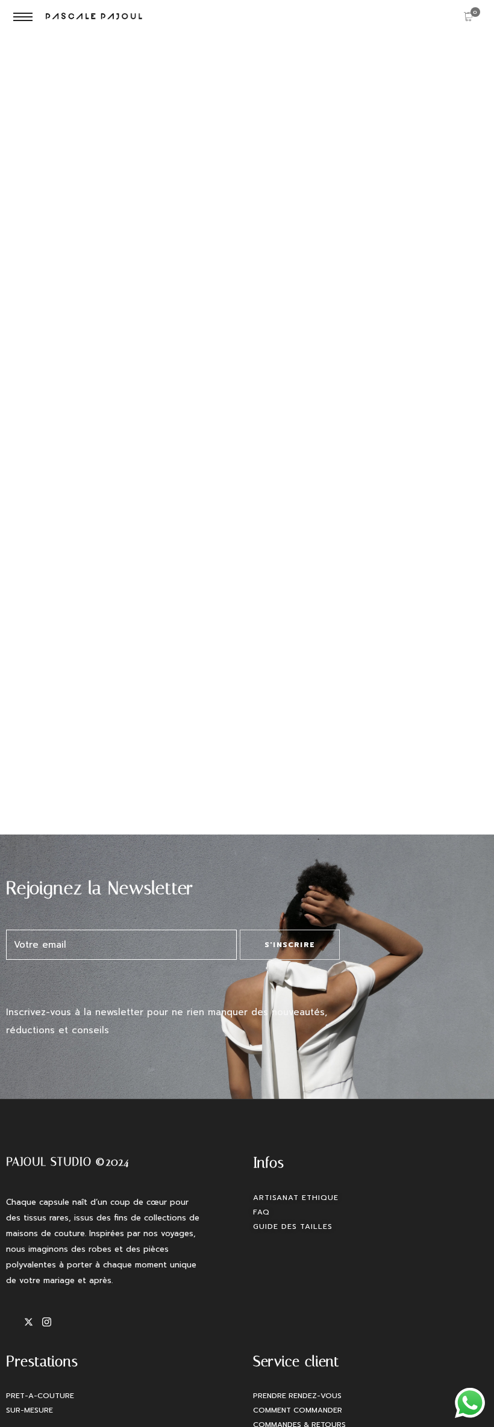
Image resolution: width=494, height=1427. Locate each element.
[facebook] (15, 1322)
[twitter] (33, 1322)
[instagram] (51, 1322)
